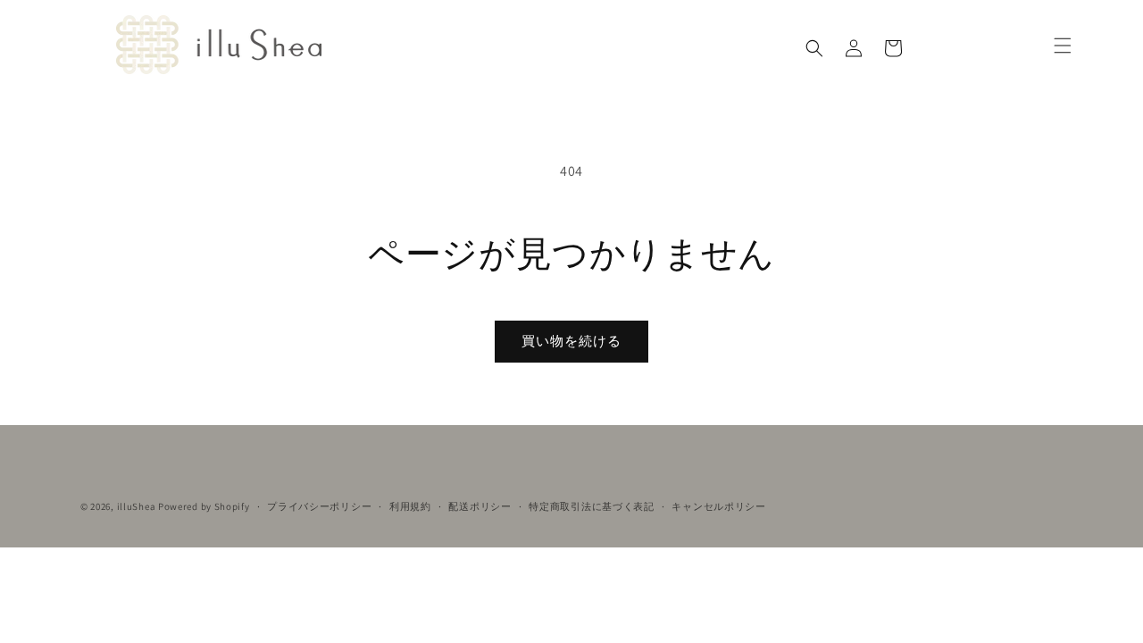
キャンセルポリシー (718, 506)
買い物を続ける (571, 340)
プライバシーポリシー (319, 506)
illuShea (136, 506)
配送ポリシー (479, 506)
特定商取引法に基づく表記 (591, 506)
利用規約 (410, 506)
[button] (814, 48)
